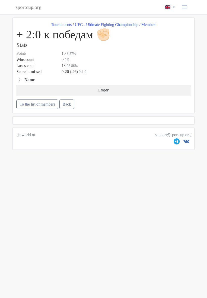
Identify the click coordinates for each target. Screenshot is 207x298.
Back (67, 104)
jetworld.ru (26, 135)
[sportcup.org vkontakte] (186, 142)
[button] (185, 7)
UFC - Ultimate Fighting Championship (106, 24)
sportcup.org (28, 7)
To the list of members (37, 104)
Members (148, 24)
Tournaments (61, 24)
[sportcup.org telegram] (176, 142)
